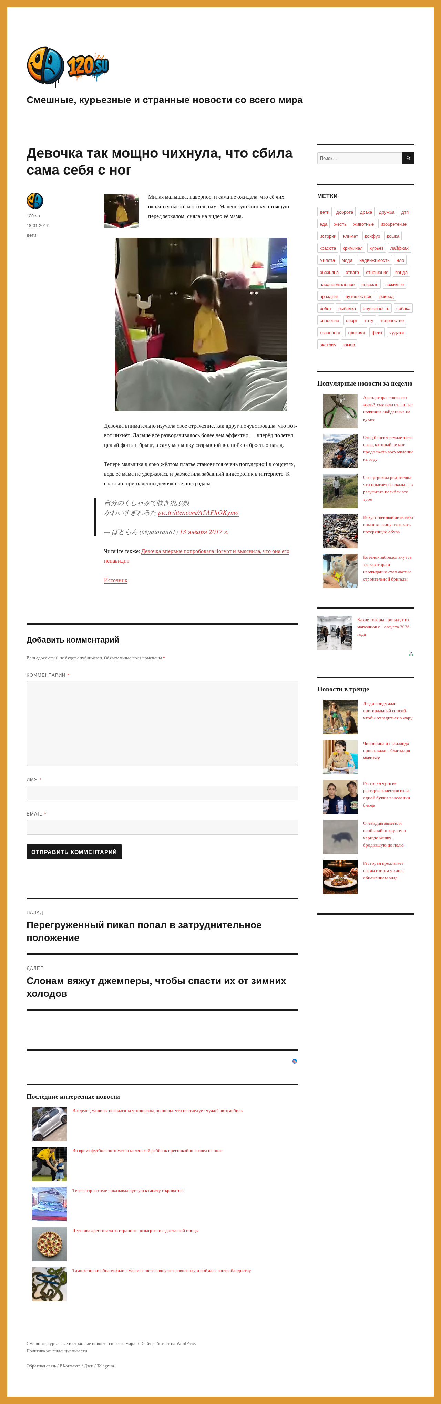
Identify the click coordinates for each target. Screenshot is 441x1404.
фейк (377, 332)
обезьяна (329, 272)
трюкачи (356, 332)
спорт (352, 320)
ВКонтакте (70, 1366)
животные (363, 224)
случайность (376, 308)
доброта (344, 211)
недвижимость (374, 260)
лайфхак (399, 248)
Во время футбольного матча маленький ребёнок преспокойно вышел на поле (147, 1150)
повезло (369, 284)
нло (400, 260)
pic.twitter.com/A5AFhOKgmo (198, 512)
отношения (377, 272)
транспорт (330, 332)
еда (323, 224)
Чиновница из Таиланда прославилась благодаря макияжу (386, 750)
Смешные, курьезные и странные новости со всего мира (165, 99)
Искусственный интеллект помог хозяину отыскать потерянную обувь (388, 524)
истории (328, 236)
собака (403, 308)
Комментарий (48, 675)
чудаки (396, 332)
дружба (386, 211)
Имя (34, 779)
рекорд (386, 296)
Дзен (88, 1366)
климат (350, 236)
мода (347, 260)
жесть (340, 224)
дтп (405, 211)
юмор (349, 344)
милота (327, 260)
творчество (392, 320)
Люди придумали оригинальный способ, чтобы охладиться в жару (388, 710)
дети (31, 235)
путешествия (359, 296)
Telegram (105, 1366)
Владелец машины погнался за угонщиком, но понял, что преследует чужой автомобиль (157, 1110)
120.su (33, 215)
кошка (393, 236)
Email (37, 813)
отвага (352, 272)
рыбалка (347, 308)
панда (401, 272)
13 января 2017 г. (204, 531)
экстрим (328, 344)
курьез (376, 248)
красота (328, 248)
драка (366, 211)
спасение (329, 320)
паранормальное (337, 284)
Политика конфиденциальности (57, 1350)
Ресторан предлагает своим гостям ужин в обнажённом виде (383, 870)
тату (369, 320)
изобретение (394, 224)
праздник (329, 296)
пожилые (394, 284)
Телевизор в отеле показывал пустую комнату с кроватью (128, 1190)
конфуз (372, 236)
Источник (115, 579)
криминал (353, 248)
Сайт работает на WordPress (169, 1343)
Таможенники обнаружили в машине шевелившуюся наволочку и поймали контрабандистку (161, 1270)
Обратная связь (41, 1366)
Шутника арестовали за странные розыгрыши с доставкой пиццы (135, 1230)
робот (325, 308)
